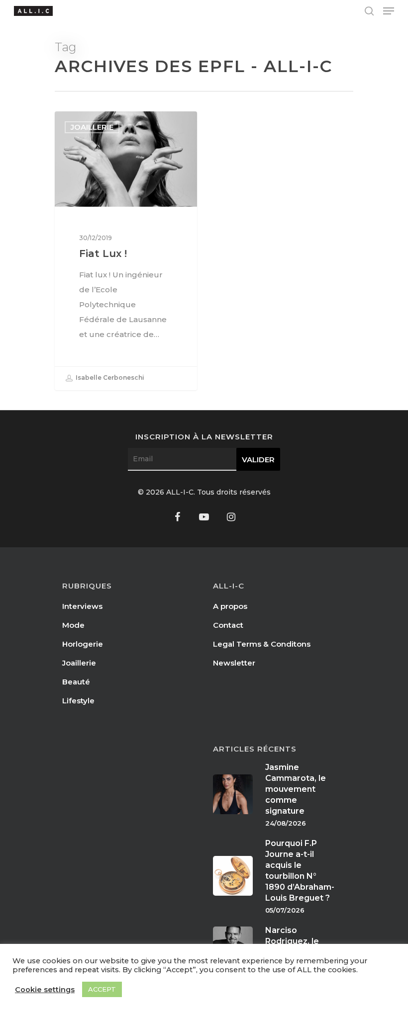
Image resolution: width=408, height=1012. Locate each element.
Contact (228, 625)
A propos (230, 606)
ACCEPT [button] (102, 989)
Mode (73, 625)
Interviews (82, 606)
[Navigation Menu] (388, 11)
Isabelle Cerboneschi (109, 377)
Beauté (76, 681)
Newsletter (234, 663)
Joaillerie (92, 127)
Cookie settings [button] (45, 989)
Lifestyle (78, 700)
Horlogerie (82, 644)
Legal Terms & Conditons (261, 644)
